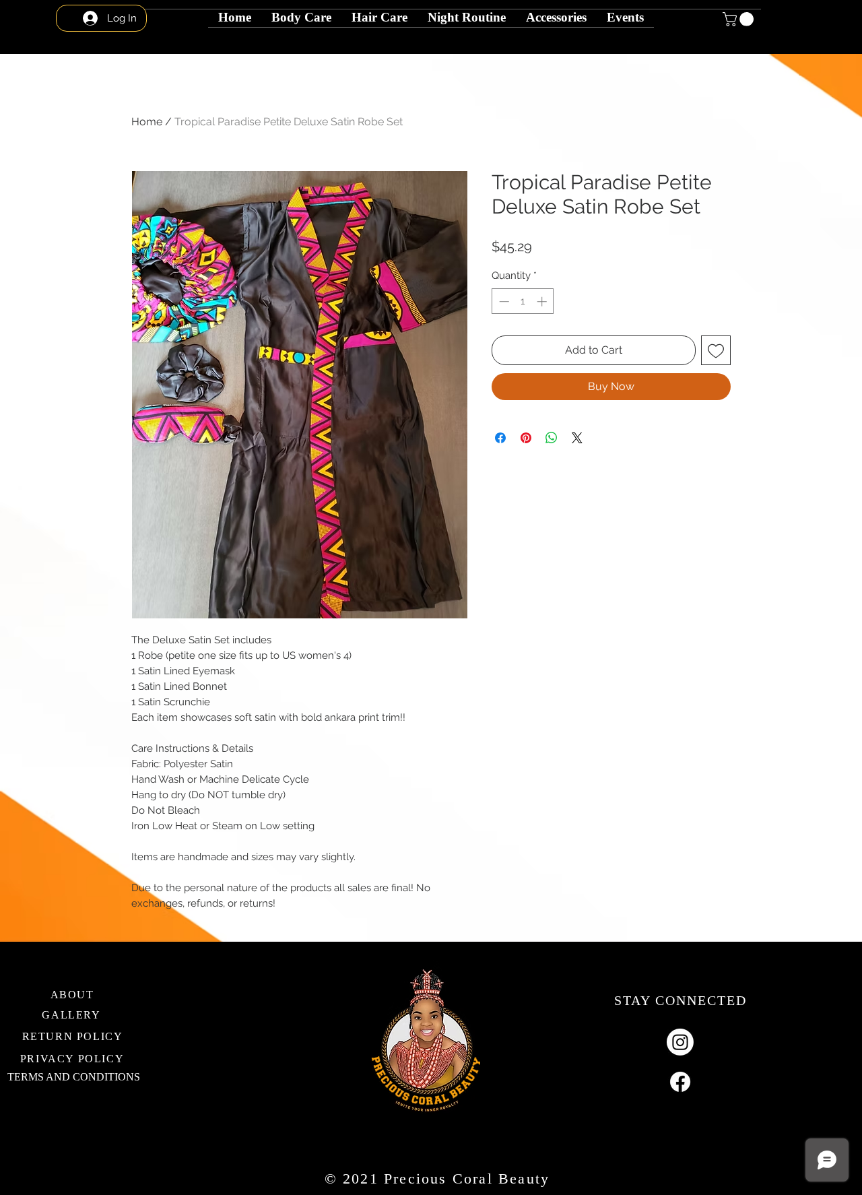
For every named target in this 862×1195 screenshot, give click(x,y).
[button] (467, 10)
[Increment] (543, 301)
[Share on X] (577, 438)
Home (146, 121)
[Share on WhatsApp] (551, 438)
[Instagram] (680, 1042)
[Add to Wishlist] (716, 350)
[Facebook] (680, 1081)
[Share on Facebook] (500, 438)
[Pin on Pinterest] (526, 438)
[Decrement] (503, 301)
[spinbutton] (523, 301)
